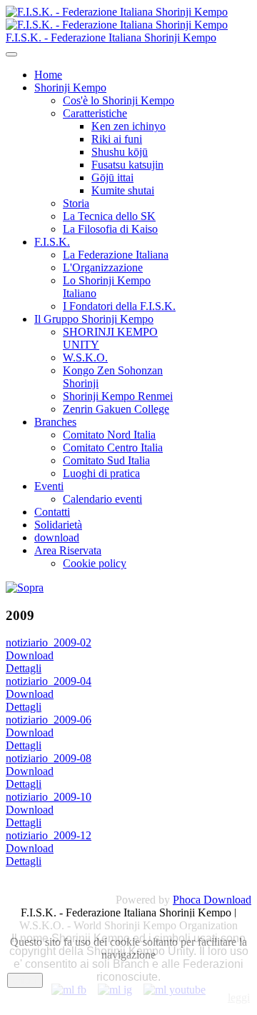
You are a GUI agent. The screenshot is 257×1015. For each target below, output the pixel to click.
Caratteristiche (95, 113)
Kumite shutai (122, 190)
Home (48, 75)
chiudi (25, 980)
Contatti (52, 512)
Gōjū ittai (112, 177)
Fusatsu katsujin (127, 165)
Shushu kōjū (119, 152)
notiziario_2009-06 (48, 720)
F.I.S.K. (52, 242)
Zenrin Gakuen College (116, 409)
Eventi (49, 486)
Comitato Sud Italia (106, 460)
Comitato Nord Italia (109, 435)
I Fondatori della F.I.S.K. (119, 306)
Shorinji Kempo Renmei (118, 396)
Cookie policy (94, 563)
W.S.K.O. (85, 357)
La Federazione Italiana (115, 255)
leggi (239, 997)
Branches (55, 422)
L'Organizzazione (103, 267)
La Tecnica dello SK (109, 216)
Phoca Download (212, 900)
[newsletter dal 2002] (25, 587)
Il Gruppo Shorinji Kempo (93, 319)
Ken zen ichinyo (128, 126)
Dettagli (23, 668)
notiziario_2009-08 (48, 758)
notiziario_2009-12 (48, 835)
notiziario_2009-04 (48, 681)
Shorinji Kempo (70, 87)
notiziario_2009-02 (48, 642)
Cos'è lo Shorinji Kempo (118, 100)
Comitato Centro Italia (113, 447)
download (56, 537)
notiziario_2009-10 (48, 797)
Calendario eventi (102, 499)
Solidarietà (58, 525)
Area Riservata (67, 550)
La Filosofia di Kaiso (110, 229)
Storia (76, 203)
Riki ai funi (116, 139)
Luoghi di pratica (101, 473)
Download (30, 655)
